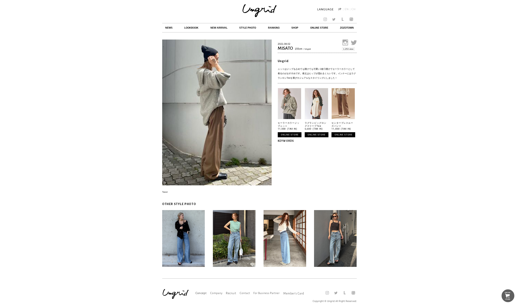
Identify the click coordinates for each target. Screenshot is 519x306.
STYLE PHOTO (247, 27)
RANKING (274, 27)
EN (347, 9)
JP (339, 9)
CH (353, 9)
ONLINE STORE (319, 27)
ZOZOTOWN (347, 27)
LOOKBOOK (191, 27)
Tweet (165, 192)
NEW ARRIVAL (218, 27)
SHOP (294, 27)
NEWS (169, 27)
